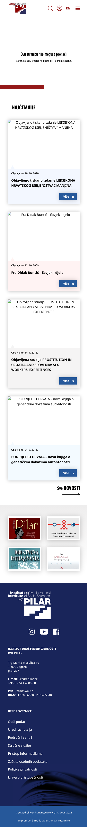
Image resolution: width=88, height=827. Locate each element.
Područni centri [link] (20, 737)
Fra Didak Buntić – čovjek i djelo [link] (37, 272)
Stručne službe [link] (19, 745)
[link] (17, 8)
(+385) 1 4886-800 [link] (25, 683)
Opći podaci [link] (17, 721)
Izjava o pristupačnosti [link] (25, 777)
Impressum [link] (24, 820)
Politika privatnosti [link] (22, 769)
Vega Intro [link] (64, 820)
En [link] (68, 8)
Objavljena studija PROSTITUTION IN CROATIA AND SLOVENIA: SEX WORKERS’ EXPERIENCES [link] (41, 364)
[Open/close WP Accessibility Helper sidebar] (59, 8)
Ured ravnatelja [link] (20, 729)
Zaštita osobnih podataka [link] (27, 761)
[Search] (50, 8)
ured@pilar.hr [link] (27, 679)
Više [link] (66, 196)
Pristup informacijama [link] (25, 753)
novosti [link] (68, 488)
